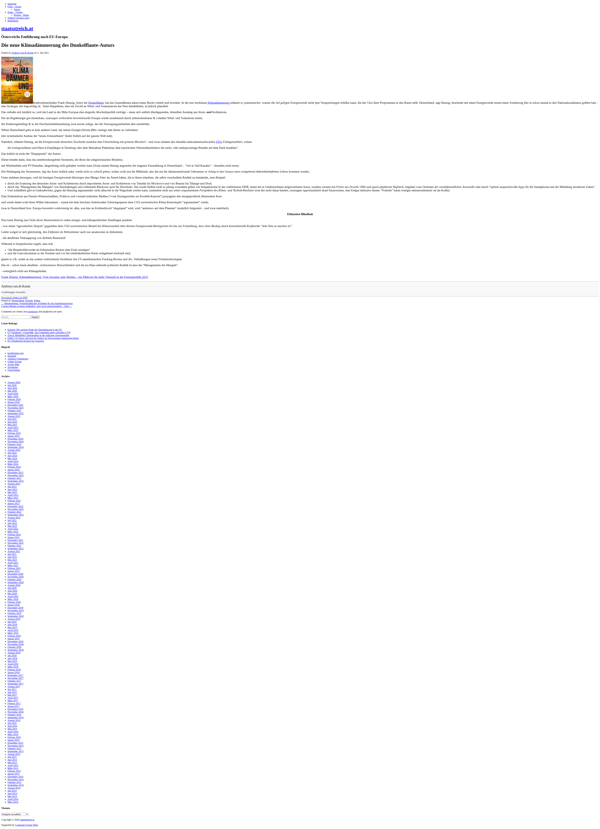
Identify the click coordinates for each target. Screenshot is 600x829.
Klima (37, 300)
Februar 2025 (14, 433)
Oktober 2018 (14, 647)
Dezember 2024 (15, 438)
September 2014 (16, 785)
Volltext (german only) (19, 18)
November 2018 (16, 644)
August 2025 (14, 416)
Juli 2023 (12, 486)
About (17, 9)
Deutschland (18, 300)
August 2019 (14, 619)
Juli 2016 (12, 723)
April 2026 (13, 393)
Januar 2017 (14, 706)
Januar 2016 (14, 740)
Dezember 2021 (15, 540)
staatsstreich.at (27, 819)
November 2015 (16, 745)
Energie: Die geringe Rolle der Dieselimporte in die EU (35, 329)
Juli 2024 (12, 452)
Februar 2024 (14, 467)
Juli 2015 (12, 757)
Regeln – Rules (21, 15)
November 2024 (16, 441)
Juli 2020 (12, 588)
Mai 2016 (12, 728)
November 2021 (16, 543)
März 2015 (13, 768)
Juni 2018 (12, 658)
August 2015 (14, 754)
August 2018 (14, 652)
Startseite (12, 4)
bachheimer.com (16, 353)
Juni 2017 (12, 692)
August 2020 (14, 585)
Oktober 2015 (14, 748)
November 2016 (16, 712)
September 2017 (16, 683)
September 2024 (16, 447)
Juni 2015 (12, 759)
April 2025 (13, 427)
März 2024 (13, 464)
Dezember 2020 (15, 574)
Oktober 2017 (14, 681)
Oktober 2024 (14, 444)
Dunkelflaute (96, 102)
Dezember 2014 (15, 776)
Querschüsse (14, 370)
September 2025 (16, 413)
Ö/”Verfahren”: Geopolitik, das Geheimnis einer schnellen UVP (39, 332)
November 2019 (16, 610)
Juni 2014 (12, 793)
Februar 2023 (14, 500)
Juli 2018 (12, 655)
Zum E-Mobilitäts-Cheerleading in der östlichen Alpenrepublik (38, 335)
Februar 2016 (14, 737)
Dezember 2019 (15, 607)
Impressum (13, 20)
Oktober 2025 (14, 410)
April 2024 (13, 461)
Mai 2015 (12, 762)
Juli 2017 (12, 689)
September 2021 (16, 548)
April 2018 (13, 664)
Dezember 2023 (15, 472)
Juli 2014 (12, 790)
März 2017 (13, 700)
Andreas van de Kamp (15, 286)
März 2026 (13, 396)
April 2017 (13, 697)
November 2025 (16, 407)
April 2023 (13, 495)
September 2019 (16, 616)
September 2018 (16, 650)
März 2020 (13, 599)
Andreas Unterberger (18, 358)
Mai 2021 (12, 560)
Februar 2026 (14, 399)
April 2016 (13, 731)
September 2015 (16, 751)
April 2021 (13, 562)
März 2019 (13, 633)
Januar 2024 (14, 469)
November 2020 (16, 576)
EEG (219, 141)
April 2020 (13, 596)
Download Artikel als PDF (14, 297)
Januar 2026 (14, 402)
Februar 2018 (14, 669)
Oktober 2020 (14, 579)
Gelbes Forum (15, 361)
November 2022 (16, 509)
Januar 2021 (14, 571)
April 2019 (13, 630)
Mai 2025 (12, 424)
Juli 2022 (12, 520)
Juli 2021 (12, 554)
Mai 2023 (12, 492)
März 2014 (13, 802)
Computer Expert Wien (26, 825)
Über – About (14, 6)
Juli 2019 (12, 621)
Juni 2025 (12, 422)
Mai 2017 (12, 695)
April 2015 (13, 765)
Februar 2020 (14, 602)
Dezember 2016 (15, 709)
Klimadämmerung (218, 102)
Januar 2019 (14, 638)
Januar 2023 (14, 503)
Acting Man (13, 364)
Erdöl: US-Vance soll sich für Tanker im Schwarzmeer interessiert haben (43, 338)
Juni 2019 (12, 624)
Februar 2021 (14, 568)
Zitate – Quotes (15, 12)
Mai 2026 (12, 391)
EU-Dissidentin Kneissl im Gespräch (26, 341)
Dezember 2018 (15, 641)
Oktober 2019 (14, 613)
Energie (29, 300)
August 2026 (14, 382)
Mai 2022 (12, 526)
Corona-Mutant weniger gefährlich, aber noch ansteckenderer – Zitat (36, 306)
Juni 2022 (12, 523)
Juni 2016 (12, 726)
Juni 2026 (12, 388)
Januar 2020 (14, 605)
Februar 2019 (14, 636)
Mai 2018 (12, 661)
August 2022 (14, 517)
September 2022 (16, 514)
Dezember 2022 (15, 506)
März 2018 (13, 667)
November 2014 (16, 779)
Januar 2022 (14, 537)
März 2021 (13, 565)
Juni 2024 (12, 455)
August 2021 (14, 551)
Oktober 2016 (14, 714)
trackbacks (32, 311)
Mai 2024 (12, 458)
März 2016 (13, 734)
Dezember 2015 (15, 743)
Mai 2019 (12, 627)
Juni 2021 (12, 557)
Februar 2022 (14, 534)
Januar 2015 (14, 774)
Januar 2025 (14, 436)
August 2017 (14, 686)
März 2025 (13, 430)
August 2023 (14, 483)
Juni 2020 (12, 590)
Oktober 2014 (14, 782)
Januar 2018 (14, 672)
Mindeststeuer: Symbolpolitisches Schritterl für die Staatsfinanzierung (37, 303)
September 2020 (16, 582)
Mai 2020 (12, 593)
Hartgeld (12, 356)
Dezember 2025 (15, 405)
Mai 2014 (12, 796)
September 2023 (16, 481)
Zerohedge (13, 367)
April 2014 (13, 799)
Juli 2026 (12, 385)
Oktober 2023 (14, 478)
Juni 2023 (12, 489)
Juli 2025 (12, 419)
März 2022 (13, 531)
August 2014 (14, 788)
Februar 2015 (14, 771)
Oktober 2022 (14, 512)
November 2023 (16, 475)
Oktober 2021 (14, 545)
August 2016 (14, 720)
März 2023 (13, 498)
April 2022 (13, 529)
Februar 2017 (14, 703)
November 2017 (16, 678)
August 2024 (14, 450)
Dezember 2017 (15, 675)
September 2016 (16, 717)
